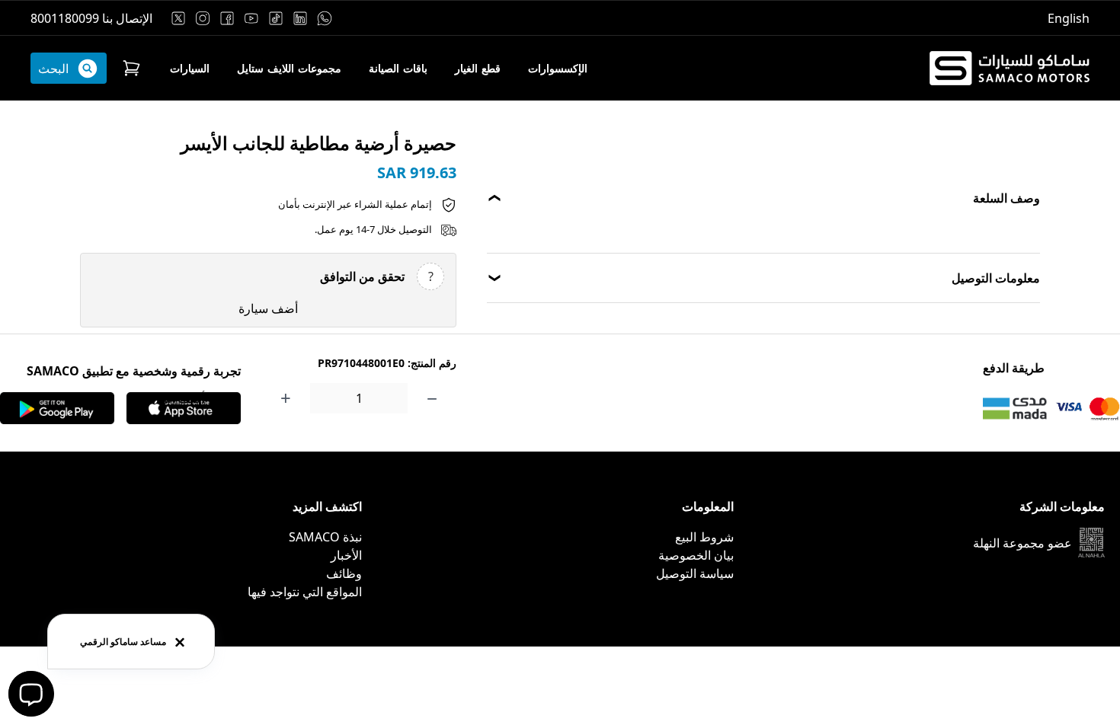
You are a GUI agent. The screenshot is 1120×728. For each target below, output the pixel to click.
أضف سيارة (268, 308)
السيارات (190, 68)
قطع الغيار (478, 68)
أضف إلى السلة (166, 398)
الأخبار (346, 555)
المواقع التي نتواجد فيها (305, 591)
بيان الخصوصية (696, 555)
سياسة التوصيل (695, 573)
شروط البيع (704, 536)
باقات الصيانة (398, 68)
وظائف (344, 573)
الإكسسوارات (557, 68)
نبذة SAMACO (325, 536)
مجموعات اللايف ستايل (289, 68)
